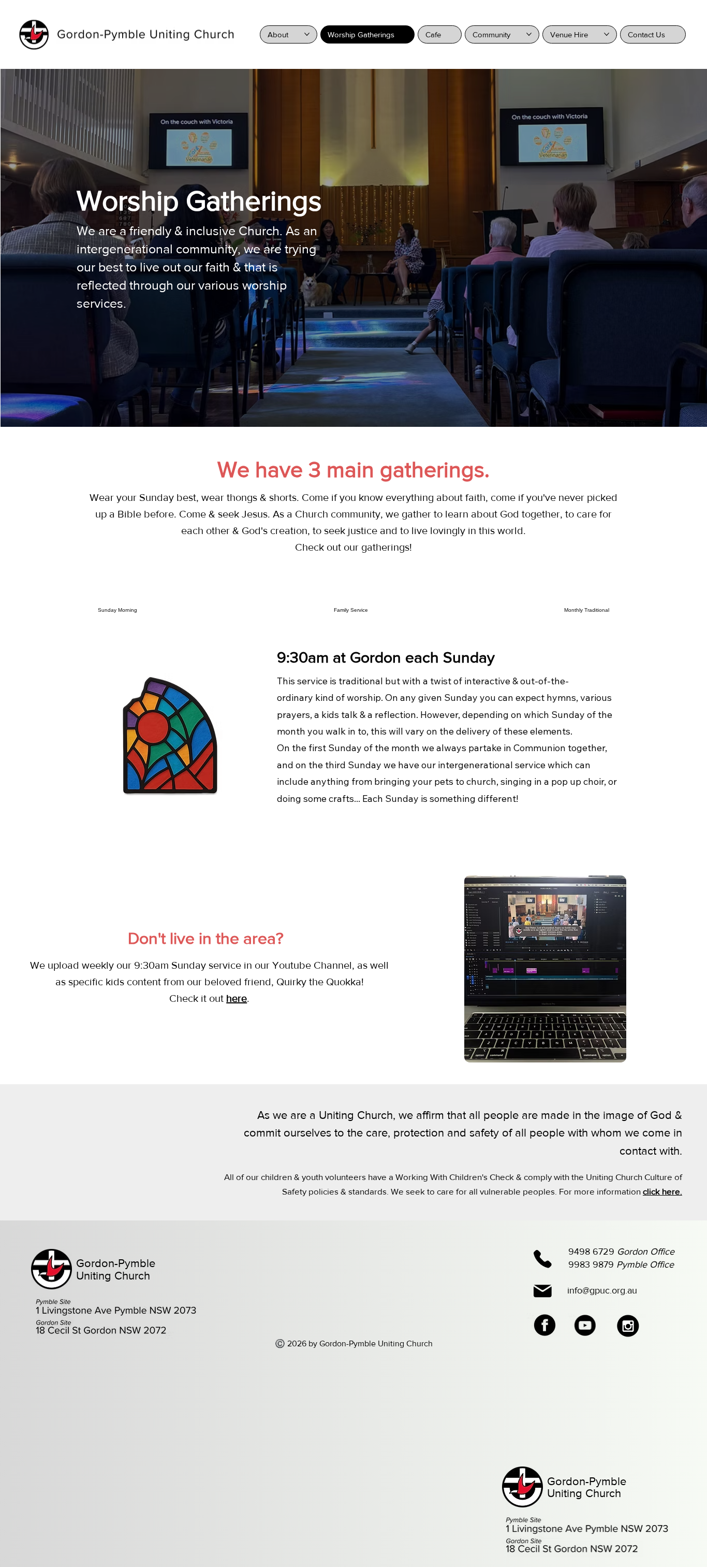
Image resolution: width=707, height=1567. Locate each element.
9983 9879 (621, 1264)
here (236, 998)
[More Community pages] (529, 34)
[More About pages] (307, 34)
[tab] (117, 610)
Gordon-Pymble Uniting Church (115, 1269)
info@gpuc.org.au (602, 1290)
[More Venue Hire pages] (606, 34)
